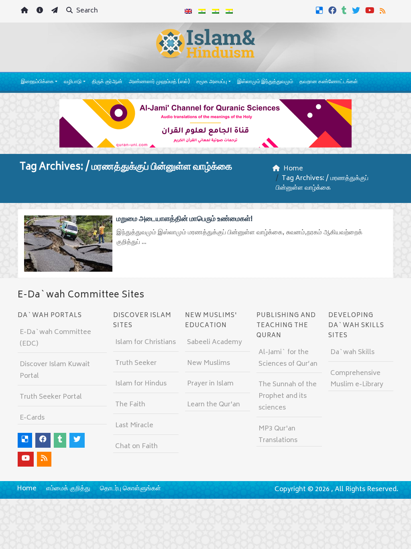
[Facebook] (333, 10)
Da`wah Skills (352, 352)
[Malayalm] (202, 11)
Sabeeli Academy (214, 342)
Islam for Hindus (141, 383)
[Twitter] (357, 10)
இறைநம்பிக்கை (37, 82)
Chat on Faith (136, 446)
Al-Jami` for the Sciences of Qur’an (287, 358)
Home (27, 488)
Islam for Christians (145, 342)
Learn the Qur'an (213, 404)
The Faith (130, 404)
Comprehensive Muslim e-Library (356, 379)
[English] (188, 11)
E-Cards (32, 418)
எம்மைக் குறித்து (68, 488)
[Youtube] (370, 10)
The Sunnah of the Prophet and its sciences (287, 396)
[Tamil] (229, 11)
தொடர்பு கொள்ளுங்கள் (130, 488)
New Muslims (208, 363)
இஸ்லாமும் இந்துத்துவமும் (265, 82)
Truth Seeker (136, 363)
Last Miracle (134, 425)
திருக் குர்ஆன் (107, 82)
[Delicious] (320, 10)
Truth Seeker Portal (51, 397)
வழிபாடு (72, 82)
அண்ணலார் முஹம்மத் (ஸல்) (159, 82)
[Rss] (383, 10)
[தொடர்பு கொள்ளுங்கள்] (55, 11)
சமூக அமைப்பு (211, 82)
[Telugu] (215, 11)
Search (86, 10)
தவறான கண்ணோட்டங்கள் (328, 82)
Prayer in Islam (210, 383)
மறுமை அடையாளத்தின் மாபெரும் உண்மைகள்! (184, 219)
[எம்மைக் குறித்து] (40, 11)
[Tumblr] (345, 10)
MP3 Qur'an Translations (277, 434)
